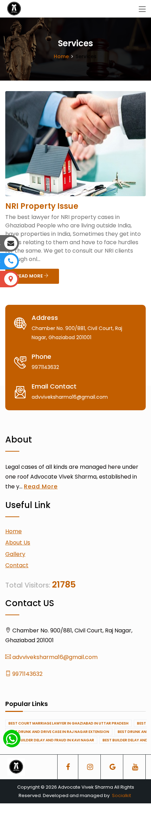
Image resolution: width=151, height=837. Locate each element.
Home (61, 56)
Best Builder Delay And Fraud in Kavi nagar (51, 740)
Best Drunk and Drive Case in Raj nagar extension (58, 731)
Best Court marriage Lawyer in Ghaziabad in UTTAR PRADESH (68, 723)
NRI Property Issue (41, 206)
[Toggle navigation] (142, 9)
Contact (16, 565)
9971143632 (26, 674)
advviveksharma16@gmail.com (54, 657)
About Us (17, 542)
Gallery (15, 554)
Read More (41, 486)
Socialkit (121, 795)
